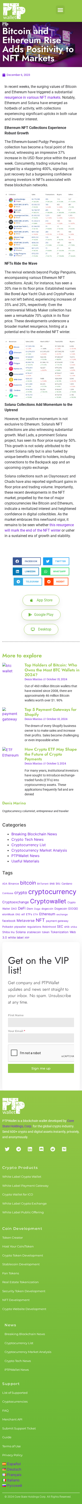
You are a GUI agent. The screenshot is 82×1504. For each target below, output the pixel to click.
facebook (8, 920)
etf (23, 914)
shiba (74, 926)
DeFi (22, 908)
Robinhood (49, 926)
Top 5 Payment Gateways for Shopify (51, 712)
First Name (16, 1015)
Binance (13, 883)
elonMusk (8, 914)
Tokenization (60, 932)
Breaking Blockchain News (34, 834)
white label (15, 937)
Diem (30, 908)
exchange (62, 914)
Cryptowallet (48, 901)
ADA (4, 883)
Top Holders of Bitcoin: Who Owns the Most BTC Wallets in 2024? (52, 670)
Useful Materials (25, 861)
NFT (40, 920)
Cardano (67, 883)
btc (58, 883)
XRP (27, 937)
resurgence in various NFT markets (32, 97)
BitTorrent (43, 883)
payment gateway (57, 920)
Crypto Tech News (27, 839)
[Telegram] (18, 1149)
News (10, 1325)
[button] (60, 9)
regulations (34, 926)
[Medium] (64, 1149)
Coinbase (7, 893)
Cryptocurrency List (28, 845)
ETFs (29, 914)
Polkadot (7, 926)
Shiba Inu (8, 932)
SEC (60, 926)
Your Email (16, 1031)
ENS (17, 914)
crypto (20, 892)
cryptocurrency (52, 892)
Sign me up (41, 1068)
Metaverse (26, 920)
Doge (37, 908)
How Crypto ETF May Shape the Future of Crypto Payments (51, 754)
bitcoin (28, 883)
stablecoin (34, 932)
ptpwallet (20, 926)
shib (66, 926)
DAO (14, 908)
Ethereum (47, 914)
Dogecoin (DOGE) (66, 908)
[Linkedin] (30, 1149)
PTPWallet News (25, 855)
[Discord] (41, 1149)
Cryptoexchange (15, 902)
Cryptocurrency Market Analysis (39, 850)
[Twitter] (7, 1149)
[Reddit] (52, 1149)
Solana (21, 932)
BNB (52, 883)
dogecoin (47, 908)
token (45, 932)
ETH (35, 914)
